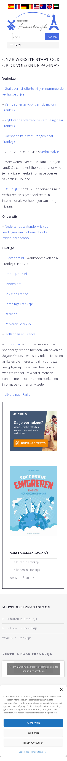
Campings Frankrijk (19, 304)
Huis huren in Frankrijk (24, 562)
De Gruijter (12, 189)
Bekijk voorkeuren (33, 742)
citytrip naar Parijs (17, 394)
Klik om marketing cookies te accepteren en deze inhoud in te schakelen (33, 668)
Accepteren (33, 723)
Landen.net (13, 283)
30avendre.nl (14, 258)
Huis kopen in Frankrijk (25, 570)
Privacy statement (38, 751)
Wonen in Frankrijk (22, 577)
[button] (61, 689)
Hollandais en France (20, 334)
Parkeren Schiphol (18, 324)
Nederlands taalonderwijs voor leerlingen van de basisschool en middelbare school (26, 232)
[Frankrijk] (33, 21)
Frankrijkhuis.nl (16, 273)
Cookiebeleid (24, 751)
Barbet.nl (11, 314)
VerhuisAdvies (50, 151)
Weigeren (33, 732)
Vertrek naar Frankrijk (27, 654)
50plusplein (13, 344)
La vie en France (16, 294)
